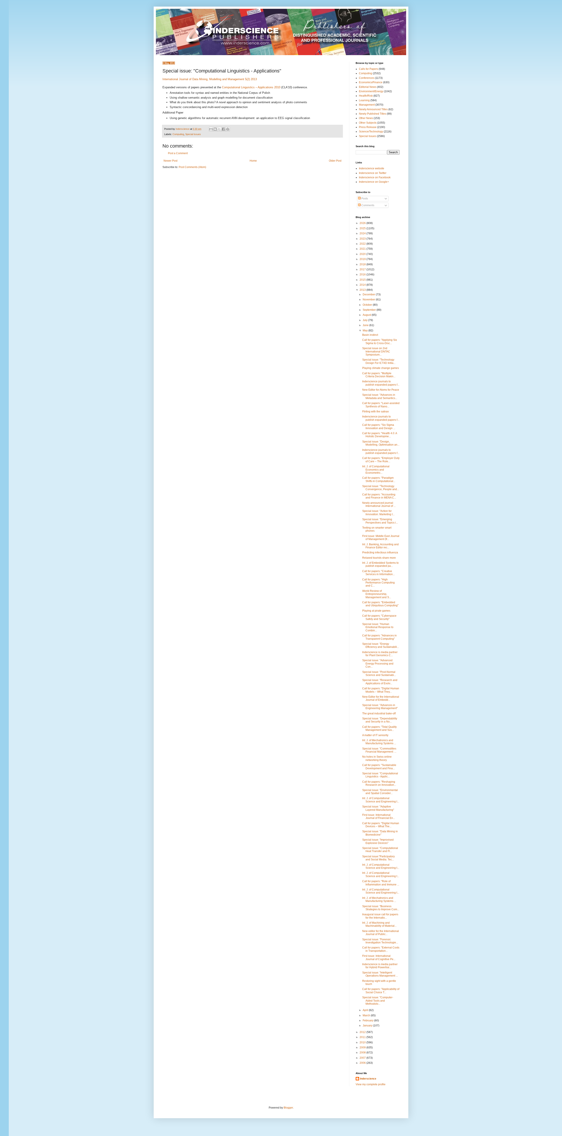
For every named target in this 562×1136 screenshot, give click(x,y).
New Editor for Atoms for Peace (380, 389)
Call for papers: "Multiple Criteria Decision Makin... (378, 375)
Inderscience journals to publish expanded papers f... (380, 383)
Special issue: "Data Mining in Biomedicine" (380, 833)
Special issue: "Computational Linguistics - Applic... (380, 775)
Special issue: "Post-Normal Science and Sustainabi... (379, 673)
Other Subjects (367, 122)
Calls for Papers (368, 68)
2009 (363, 1047)
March (367, 1015)
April (366, 1010)
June (366, 325)
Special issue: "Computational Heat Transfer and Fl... (380, 850)
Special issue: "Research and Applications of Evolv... (379, 682)
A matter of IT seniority (375, 735)
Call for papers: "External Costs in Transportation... (380, 949)
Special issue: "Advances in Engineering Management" (380, 707)
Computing (178, 134)
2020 (363, 254)
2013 (363, 289)
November (369, 299)
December (369, 294)
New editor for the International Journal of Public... (380, 933)
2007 (363, 1057)
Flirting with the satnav (375, 411)
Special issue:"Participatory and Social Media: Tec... (378, 858)
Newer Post (170, 160)
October (368, 304)
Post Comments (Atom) (192, 167)
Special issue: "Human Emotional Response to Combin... (377, 627)
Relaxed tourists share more (379, 557)
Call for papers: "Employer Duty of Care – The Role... (381, 460)
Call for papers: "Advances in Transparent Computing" (379, 637)
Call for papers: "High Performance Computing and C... (378, 582)
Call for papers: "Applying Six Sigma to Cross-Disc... (379, 341)
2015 (363, 279)
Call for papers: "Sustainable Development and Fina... (379, 767)
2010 (363, 1042)
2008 (363, 1052)
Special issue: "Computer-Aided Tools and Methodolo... (377, 1000)
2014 (363, 284)
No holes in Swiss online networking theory (377, 758)
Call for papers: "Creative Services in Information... (378, 573)
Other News (366, 118)
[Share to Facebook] (223, 129)
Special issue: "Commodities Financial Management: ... (379, 750)
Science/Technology (371, 131)
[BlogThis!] (215, 129)
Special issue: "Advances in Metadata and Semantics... (379, 396)
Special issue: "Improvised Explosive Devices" (378, 841)
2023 (363, 238)
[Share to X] (219, 129)
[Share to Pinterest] (227, 129)
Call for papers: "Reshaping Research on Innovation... (379, 783)
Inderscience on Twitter (372, 173)
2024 (363, 233)
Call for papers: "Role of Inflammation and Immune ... (380, 883)
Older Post (335, 160)
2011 (363, 1037)
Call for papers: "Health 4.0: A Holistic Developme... (379, 435)
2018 (363, 264)
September (369, 309)
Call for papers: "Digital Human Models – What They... (380, 690)
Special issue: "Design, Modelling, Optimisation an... (380, 443)
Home (253, 160)
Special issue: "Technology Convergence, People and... (380, 488)
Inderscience (368, 1078)
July (365, 320)
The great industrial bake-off (379, 713)
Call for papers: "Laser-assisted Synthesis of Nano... (381, 405)
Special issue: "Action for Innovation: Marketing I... (378, 512)
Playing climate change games (380, 368)
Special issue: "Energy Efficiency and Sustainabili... (380, 645)
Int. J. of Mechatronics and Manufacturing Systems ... (379, 742)
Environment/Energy (371, 91)
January (368, 1025)
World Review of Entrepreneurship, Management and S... (376, 594)
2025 (363, 228)
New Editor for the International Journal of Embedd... (380, 698)
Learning (364, 100)
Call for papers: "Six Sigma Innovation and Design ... (378, 426)
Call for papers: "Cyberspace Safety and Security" (379, 617)
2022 (363, 243)
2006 (363, 1062)
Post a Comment (178, 153)
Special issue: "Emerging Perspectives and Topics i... (380, 521)
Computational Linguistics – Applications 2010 (251, 87)
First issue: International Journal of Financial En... (378, 816)
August (367, 314)
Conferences (366, 77)
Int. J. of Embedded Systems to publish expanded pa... (380, 564)
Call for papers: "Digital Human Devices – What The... (380, 825)
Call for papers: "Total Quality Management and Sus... (379, 728)
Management (367, 104)
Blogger (288, 1107)
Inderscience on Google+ (374, 181)
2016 (363, 274)
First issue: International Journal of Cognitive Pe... (378, 957)
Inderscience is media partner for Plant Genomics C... (380, 654)
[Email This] (211, 129)
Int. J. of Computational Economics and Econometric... (375, 469)
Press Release (367, 127)
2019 (363, 259)
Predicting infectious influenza (380, 552)
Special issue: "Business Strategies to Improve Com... (380, 908)
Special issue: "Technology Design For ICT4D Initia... (378, 361)
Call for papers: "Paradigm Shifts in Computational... (378, 479)
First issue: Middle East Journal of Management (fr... (380, 538)
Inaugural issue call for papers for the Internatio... (380, 916)
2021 (363, 248)
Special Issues (193, 134)
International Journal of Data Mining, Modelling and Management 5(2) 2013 (209, 79)
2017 (363, 269)
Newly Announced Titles (373, 109)
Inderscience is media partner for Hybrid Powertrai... (380, 966)
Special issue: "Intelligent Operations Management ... (380, 974)
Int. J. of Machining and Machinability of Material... (379, 924)
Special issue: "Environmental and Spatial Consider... (380, 792)
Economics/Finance (370, 82)
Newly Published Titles (372, 113)
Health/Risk (366, 95)
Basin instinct (370, 334)
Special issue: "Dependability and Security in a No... (379, 720)
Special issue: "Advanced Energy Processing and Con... (377, 663)
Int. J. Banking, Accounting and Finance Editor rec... (380, 546)
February (368, 1020)
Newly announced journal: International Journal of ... (379, 504)
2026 (363, 223)
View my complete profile (370, 1084)
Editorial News (367, 86)
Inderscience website (371, 168)
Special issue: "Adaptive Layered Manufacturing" (378, 808)
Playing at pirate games (376, 610)
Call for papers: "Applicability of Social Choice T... (380, 991)
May (365, 330)
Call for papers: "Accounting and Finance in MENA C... (379, 496)
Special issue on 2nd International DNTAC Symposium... (376, 351)
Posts (364, 198)
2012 (363, 1032)
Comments (367, 205)
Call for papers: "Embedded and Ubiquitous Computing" (380, 604)
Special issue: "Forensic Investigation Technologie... (380, 941)
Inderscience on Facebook (375, 177)
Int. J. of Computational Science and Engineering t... (380, 800)
